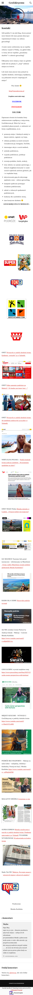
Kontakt (6, 28)
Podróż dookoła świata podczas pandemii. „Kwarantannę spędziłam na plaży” (16, 462)
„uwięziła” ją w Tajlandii (17, 355)
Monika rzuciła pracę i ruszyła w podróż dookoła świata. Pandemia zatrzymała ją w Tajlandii (16, 832)
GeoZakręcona (16, 2)
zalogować (12, 973)
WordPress (20, 983)
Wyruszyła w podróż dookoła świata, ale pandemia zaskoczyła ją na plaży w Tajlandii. (16, 420)
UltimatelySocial (16, 990)
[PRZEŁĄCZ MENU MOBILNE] (3, 2)
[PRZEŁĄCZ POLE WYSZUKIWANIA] (30, 2)
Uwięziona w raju (24, 799)
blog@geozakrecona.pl (16, 91)
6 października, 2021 (11, 956)
